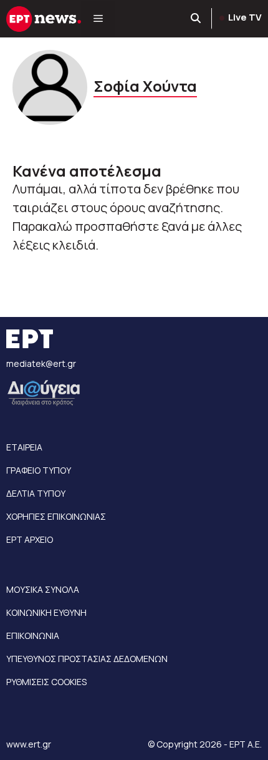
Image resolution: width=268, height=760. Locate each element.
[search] (196, 18)
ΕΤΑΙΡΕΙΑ (24, 447)
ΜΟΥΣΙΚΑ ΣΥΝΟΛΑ (42, 589)
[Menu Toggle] (98, 19)
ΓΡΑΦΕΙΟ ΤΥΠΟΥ (38, 470)
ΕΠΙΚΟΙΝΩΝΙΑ (32, 635)
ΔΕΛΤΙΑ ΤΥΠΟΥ (35, 493)
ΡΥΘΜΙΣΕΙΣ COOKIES (46, 682)
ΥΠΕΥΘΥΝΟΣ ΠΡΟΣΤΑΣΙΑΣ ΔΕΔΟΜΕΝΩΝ (87, 659)
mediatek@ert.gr (41, 363)
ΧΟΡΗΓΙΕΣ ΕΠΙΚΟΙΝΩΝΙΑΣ (56, 516)
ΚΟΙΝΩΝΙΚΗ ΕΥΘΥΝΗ (46, 612)
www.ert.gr (28, 744)
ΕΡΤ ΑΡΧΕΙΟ (29, 539)
